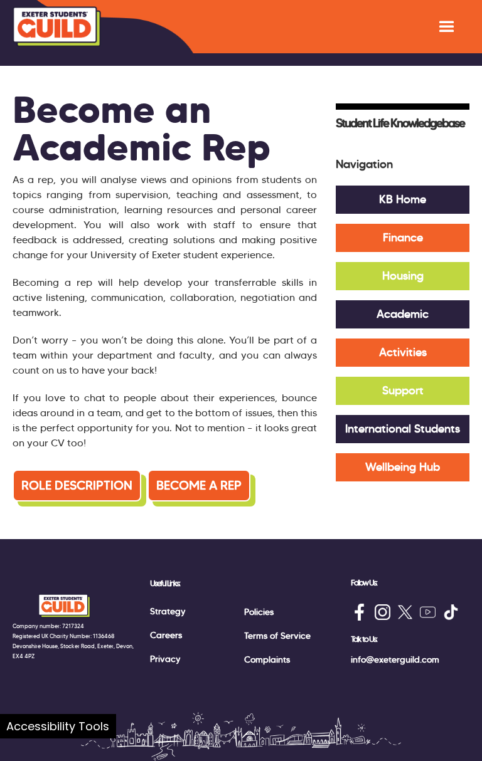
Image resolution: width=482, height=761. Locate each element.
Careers (166, 635)
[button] (446, 27)
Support (403, 390)
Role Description (76, 485)
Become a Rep (199, 485)
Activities (403, 352)
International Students (402, 429)
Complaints (267, 659)
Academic (403, 314)
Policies (259, 611)
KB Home (402, 199)
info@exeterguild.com (395, 659)
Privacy (165, 658)
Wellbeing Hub (402, 467)
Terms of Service (277, 635)
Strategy (168, 611)
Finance (403, 237)
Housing (403, 276)
